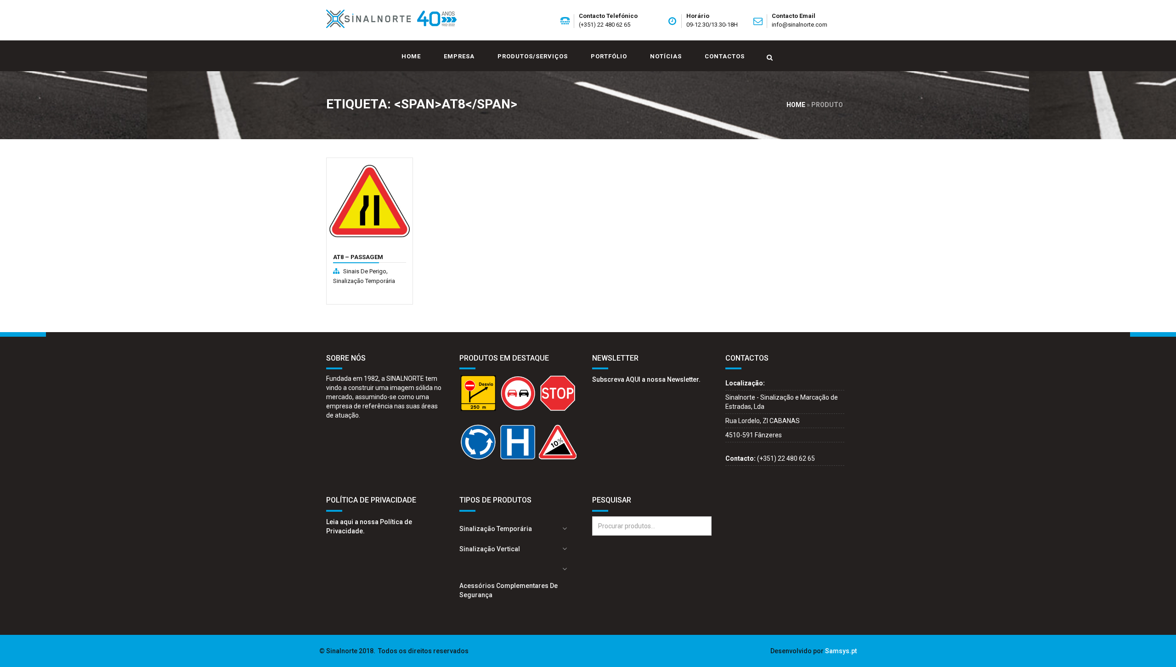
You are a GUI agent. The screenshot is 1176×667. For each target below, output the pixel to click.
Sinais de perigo (364, 271)
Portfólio (609, 56)
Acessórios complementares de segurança (508, 590)
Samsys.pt (841, 651)
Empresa (459, 56)
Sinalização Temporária (364, 280)
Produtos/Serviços (533, 56)
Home (411, 56)
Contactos (725, 56)
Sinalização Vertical (489, 549)
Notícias (666, 56)
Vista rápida (353, 253)
